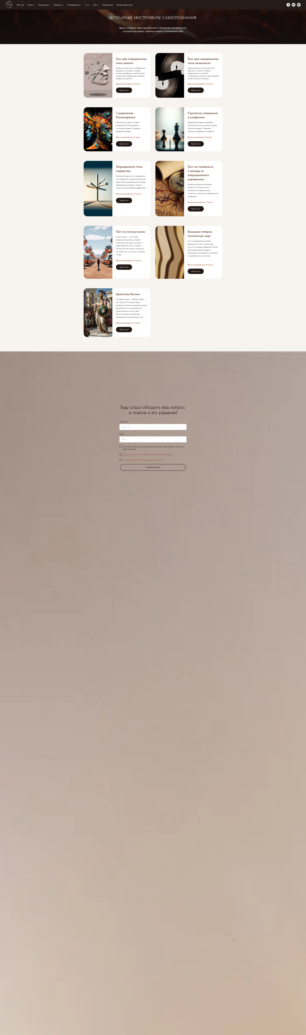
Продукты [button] (58, 5)
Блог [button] (95, 5)
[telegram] (288, 5)
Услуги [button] (30, 5)
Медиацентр (108, 5)
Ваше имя (124, 422)
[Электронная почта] (299, 5)
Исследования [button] (73, 5)
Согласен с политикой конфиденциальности (142, 460)
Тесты (87, 5)
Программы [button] (43, 5)
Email (122, 434)
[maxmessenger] (293, 5)
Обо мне (20, 5)
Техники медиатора (125, 5)
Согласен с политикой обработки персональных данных (147, 454)
